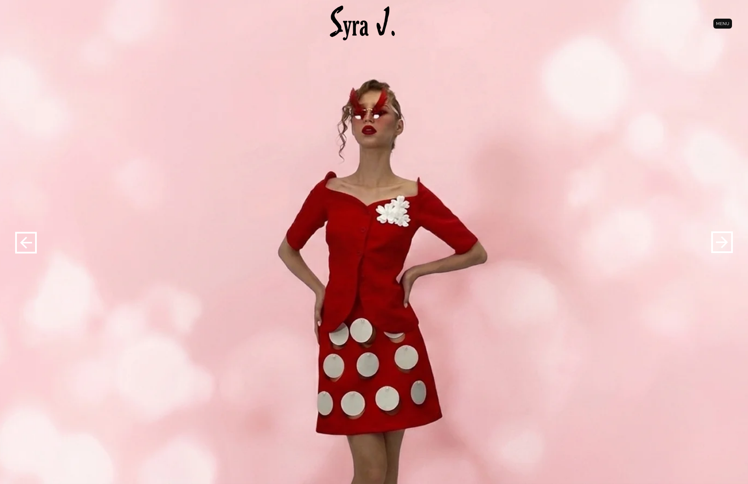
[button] (722, 242)
